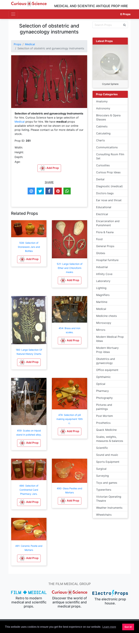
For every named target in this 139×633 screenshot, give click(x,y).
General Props (105, 246)
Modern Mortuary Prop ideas (107, 350)
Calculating (103, 133)
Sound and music (107, 454)
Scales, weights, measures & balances (109, 439)
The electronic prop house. (110, 601)
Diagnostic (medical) (109, 186)
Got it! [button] (128, 627)
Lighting (101, 288)
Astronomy (103, 108)
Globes (100, 253)
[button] (29, 259)
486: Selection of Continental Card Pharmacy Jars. (28, 489)
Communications (107, 147)
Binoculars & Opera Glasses (108, 117)
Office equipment (107, 370)
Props (125, 14)
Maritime (101, 302)
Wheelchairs (104, 514)
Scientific (102, 447)
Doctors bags (105, 193)
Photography (104, 397)
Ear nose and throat (109, 200)
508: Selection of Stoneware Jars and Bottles (29, 246)
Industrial (102, 267)
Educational (103, 207)
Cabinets (101, 126)
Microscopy (103, 322)
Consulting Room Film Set (110, 156)
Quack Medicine (106, 429)
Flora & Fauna (105, 232)
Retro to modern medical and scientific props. (28, 602)
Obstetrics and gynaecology (105, 361)
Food (99, 239)
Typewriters (103, 489)
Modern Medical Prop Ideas (110, 339)
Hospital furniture (107, 260)
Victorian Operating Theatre (108, 498)
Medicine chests (106, 316)
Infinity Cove (104, 274)
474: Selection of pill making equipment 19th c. (69, 418)
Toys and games (106, 482)
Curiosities (103, 165)
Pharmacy (102, 391)
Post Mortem (104, 416)
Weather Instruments (109, 507)
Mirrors (100, 329)
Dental (100, 179)
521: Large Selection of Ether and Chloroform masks (69, 267)
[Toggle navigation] (13, 14)
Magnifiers (103, 295)
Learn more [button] (109, 626)
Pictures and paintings (104, 407)
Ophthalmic (103, 377)
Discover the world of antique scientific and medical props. (69, 602)
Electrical (102, 214)
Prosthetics (103, 422)
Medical (30, 44)
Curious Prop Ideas (108, 172)
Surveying (102, 475)
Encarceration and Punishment (108, 223)
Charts (100, 140)
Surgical (101, 468)
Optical (100, 384)
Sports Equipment (107, 461)
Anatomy (102, 101)
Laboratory (103, 281)
